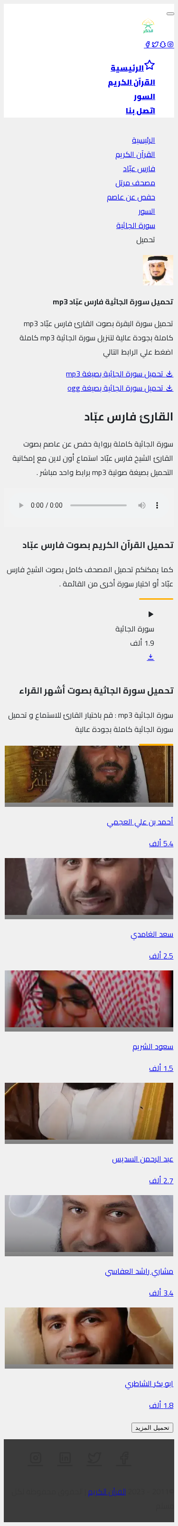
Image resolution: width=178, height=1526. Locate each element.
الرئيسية (143, 140)
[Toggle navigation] (170, 13)
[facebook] (147, 44)
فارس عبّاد (139, 168)
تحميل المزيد (152, 1427)
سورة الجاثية (135, 225)
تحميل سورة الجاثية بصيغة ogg (116, 388)
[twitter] (155, 44)
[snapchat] (163, 44)
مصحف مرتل (135, 182)
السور (147, 211)
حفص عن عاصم (131, 197)
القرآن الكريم (135, 154)
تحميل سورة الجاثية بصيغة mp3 (115, 373)
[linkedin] (65, 1458)
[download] (150, 657)
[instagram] (170, 44)
